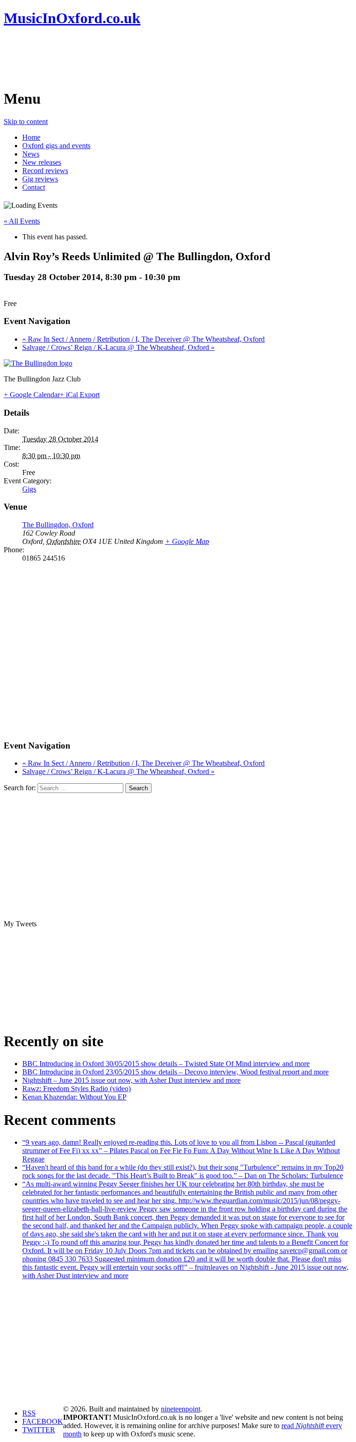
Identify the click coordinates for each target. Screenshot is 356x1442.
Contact (33, 187)
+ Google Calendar (32, 395)
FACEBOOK (42, 1421)
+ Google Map (187, 541)
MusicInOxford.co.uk (72, 18)
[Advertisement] (172, 58)
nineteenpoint (180, 1409)
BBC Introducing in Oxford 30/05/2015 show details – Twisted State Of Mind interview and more (166, 1063)
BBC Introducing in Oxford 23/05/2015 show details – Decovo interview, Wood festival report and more (175, 1072)
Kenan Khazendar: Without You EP (74, 1097)
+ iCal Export (80, 395)
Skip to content (26, 121)
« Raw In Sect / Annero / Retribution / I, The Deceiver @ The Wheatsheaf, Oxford (143, 339)
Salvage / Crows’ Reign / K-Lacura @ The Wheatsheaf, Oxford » (118, 347)
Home (31, 137)
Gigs (29, 489)
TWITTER (38, 1430)
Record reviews (45, 171)
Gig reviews (40, 179)
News (30, 154)
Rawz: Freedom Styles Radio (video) (76, 1088)
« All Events (22, 221)
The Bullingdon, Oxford (58, 525)
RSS (29, 1413)
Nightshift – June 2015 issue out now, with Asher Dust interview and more (131, 1080)
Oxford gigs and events (56, 146)
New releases (41, 162)
